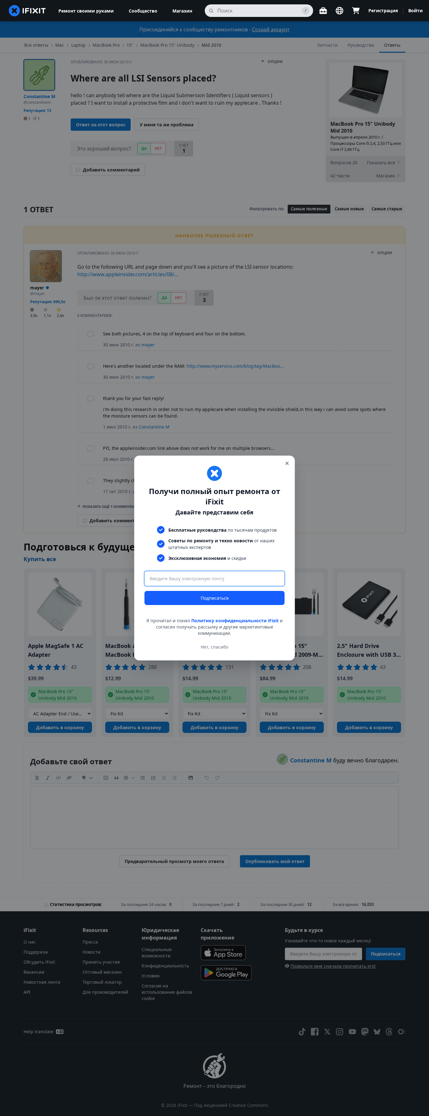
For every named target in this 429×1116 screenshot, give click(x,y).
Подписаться (215, 598)
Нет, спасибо (214, 647)
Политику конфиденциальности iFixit (235, 621)
